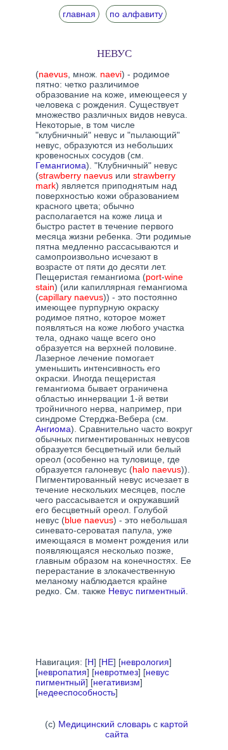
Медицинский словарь (104, 724)
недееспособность (76, 692)
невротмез (116, 672)
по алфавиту (136, 14)
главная (79, 14)
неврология (145, 662)
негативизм (116, 682)
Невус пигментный (147, 591)
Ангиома (53, 429)
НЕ (107, 662)
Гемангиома (60, 165)
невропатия (62, 672)
